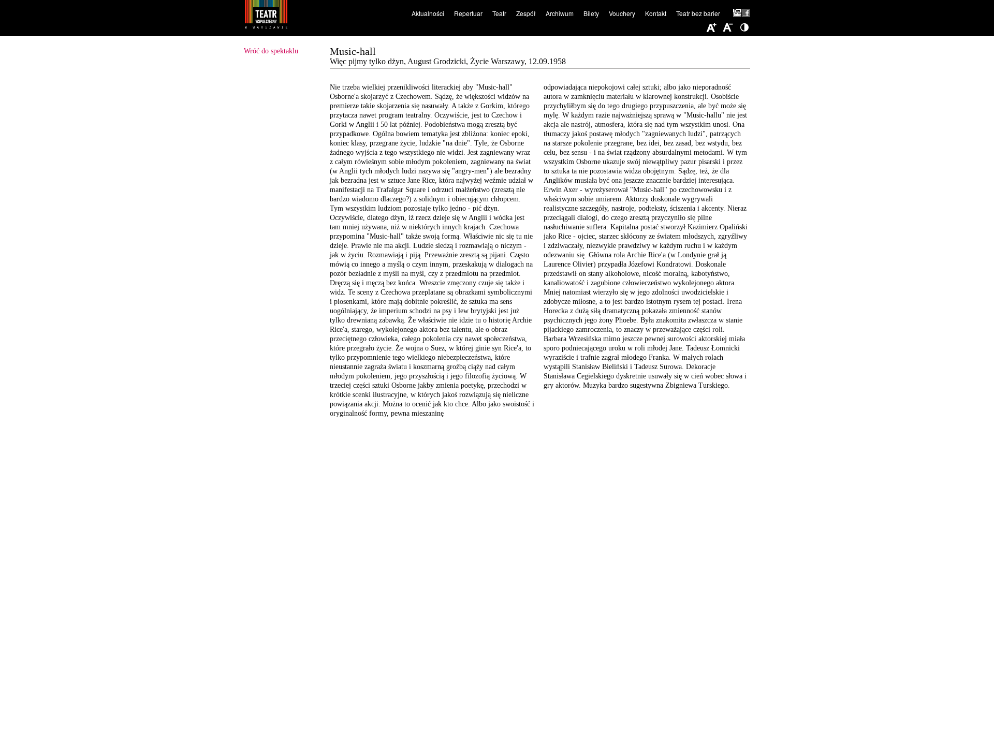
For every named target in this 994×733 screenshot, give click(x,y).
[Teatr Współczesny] (322, 16)
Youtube (737, 13)
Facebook (746, 13)
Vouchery (622, 13)
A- (728, 28)
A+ (711, 28)
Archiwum (560, 13)
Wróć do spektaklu (271, 51)
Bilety (591, 13)
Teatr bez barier (698, 13)
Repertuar (468, 13)
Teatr (499, 13)
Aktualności (428, 13)
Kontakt (655, 13)
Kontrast (744, 28)
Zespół (526, 13)
